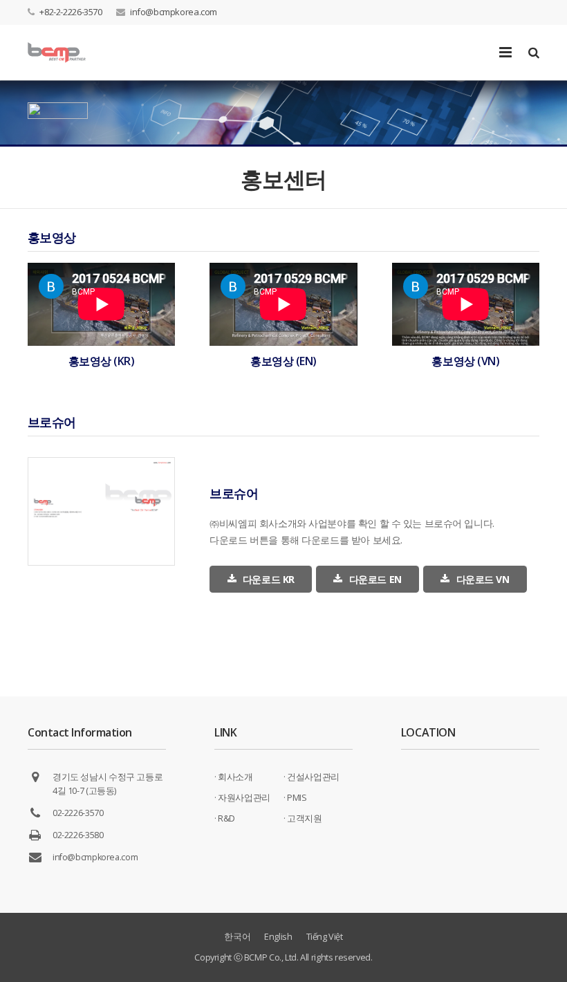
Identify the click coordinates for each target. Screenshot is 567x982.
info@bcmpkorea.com (173, 12)
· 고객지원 (303, 818)
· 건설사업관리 (312, 777)
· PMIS (295, 798)
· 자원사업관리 (242, 798)
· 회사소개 (233, 777)
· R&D (224, 818)
